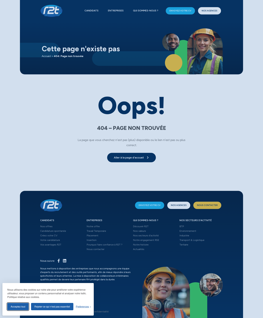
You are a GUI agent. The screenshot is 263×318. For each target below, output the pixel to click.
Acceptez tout (18, 306)
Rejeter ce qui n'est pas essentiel (52, 306)
